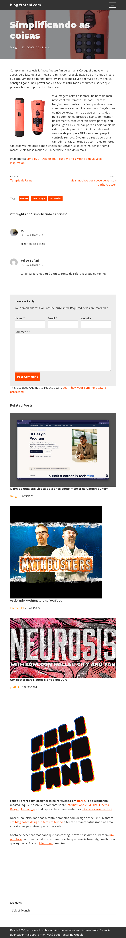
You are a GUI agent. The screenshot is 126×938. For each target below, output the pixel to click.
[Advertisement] (63, 873)
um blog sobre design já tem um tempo (36, 822)
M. (22, 230)
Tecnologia (28, 809)
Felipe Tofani (30, 260)
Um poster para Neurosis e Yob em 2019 (38, 680)
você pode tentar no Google (65, 934)
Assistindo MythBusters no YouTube (36, 600)
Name (20, 318)
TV (22, 608)
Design (14, 47)
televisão (55, 198)
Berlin (81, 801)
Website (86, 318)
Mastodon (46, 843)
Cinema (104, 805)
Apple (83, 805)
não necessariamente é (97, 809)
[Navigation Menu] (112, 5)
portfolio (15, 687)
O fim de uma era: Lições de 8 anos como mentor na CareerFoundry (59, 488)
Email (52, 318)
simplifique (38, 198)
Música (93, 805)
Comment (22, 332)
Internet (15, 608)
